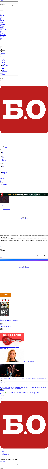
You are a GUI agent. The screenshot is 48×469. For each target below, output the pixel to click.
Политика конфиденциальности (5, 454)
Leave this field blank (2, 8)
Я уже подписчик (3, 246)
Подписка (1, 0)
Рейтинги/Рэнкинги (4, 64)
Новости (3, 68)
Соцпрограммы (4, 168)
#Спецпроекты (2, 28)
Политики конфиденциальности (27, 467)
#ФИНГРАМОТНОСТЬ (3, 29)
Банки (4, 147)
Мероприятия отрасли (4, 71)
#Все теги (1, 181)
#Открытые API (2, 26)
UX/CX (1, 257)
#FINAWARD (2, 17)
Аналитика (3, 69)
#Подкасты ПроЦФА (2, 27)
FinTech (9, 209)
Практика (3, 70)
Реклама (3, 452)
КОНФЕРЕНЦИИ (4, 59)
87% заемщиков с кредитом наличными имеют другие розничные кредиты (9, 320)
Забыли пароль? (3, 53)
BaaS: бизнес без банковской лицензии (29, 361)
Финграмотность (16, 147)
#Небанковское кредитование (3, 25)
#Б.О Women (1, 180)
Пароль (1, 51)
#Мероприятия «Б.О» (2, 24)
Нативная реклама (4, 173)
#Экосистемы (2, 38)
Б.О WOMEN (3, 62)
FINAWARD (3, 60)
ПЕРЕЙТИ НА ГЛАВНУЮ (3, 382)
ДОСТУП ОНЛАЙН (2, 74)
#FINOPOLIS (1, 33)
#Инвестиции (2, 20)
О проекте (3, 451)
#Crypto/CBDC (2, 15)
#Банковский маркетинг (3, 35)
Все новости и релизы (3, 331)
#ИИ (0, 19)
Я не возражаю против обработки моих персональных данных (8, 80)
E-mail (1, 49)
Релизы (3, 165)
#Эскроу (1, 30)
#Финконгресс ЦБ (2, 36)
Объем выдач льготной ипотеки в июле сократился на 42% (7, 321)
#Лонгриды (1, 23)
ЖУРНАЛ (3, 153)
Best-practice (4, 209)
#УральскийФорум (2, 32)
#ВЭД (1, 18)
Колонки (3, 186)
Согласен (2, 468)
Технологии (12, 147)
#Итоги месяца (2, 22)
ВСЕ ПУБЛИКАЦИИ (3, 332)
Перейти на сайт (2, 397)
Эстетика (22, 147)
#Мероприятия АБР (2, 34)
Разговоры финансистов (5, 65)
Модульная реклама (4, 172)
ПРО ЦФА (3, 152)
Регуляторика (9, 147)
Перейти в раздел (2, 390)
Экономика (19, 147)
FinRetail (7, 209)
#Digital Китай (2, 178)
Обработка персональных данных (4, 79)
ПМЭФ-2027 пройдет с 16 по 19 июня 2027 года (6, 326)
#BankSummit (1, 31)
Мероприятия (3, 174)
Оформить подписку (3, 250)
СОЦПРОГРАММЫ (2, 392)
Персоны (3, 183)
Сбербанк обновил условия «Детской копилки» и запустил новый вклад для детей (10, 327)
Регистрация (1, 73)
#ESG (1, 16)
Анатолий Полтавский (3, 348)
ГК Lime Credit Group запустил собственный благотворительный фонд (31, 392)
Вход (0, 48)
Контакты (3, 453)
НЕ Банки (6, 147)
